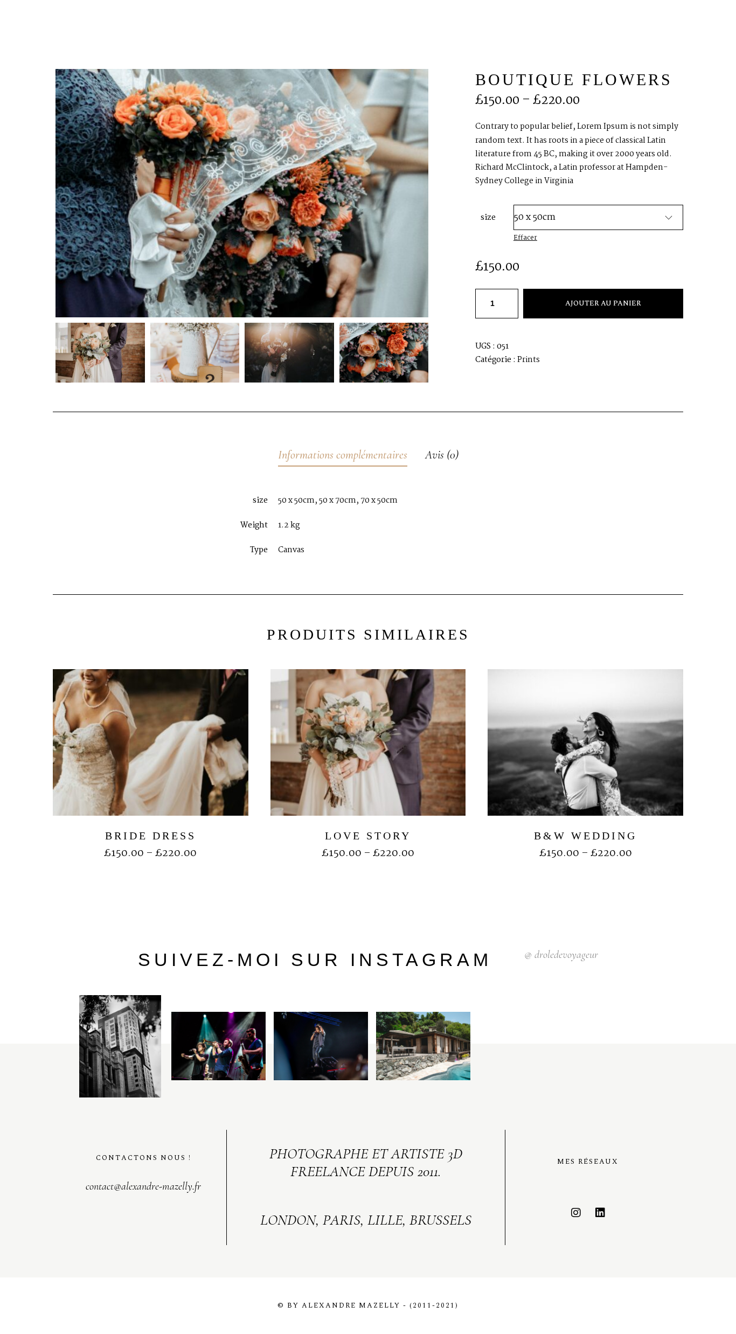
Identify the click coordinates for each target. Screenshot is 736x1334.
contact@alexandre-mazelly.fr (143, 1186)
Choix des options (150, 870)
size (488, 217)
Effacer (525, 238)
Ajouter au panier (603, 303)
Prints (528, 359)
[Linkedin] (600, 1213)
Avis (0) (442, 455)
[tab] (342, 455)
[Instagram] (576, 1213)
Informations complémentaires (342, 455)
